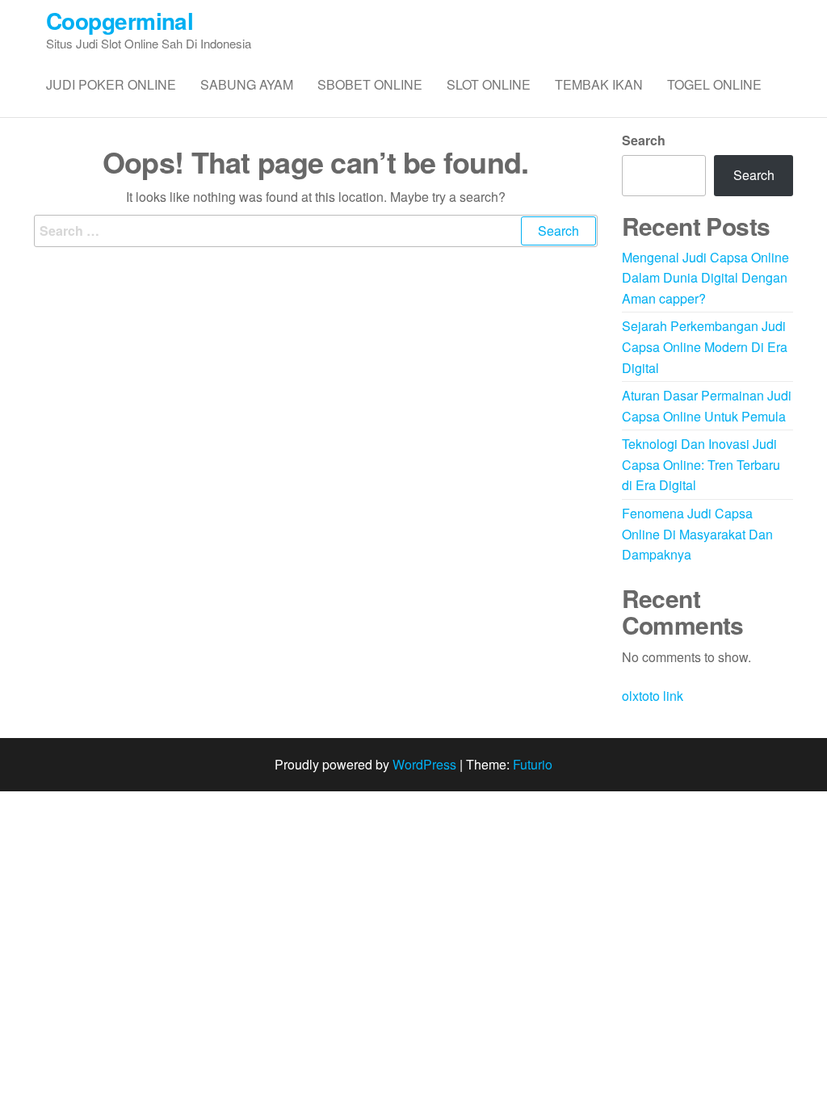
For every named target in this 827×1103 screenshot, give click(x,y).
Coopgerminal (119, 20)
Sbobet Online (369, 84)
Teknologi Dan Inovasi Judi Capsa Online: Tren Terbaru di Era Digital (701, 464)
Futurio (532, 764)
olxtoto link (652, 695)
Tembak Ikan (599, 84)
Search (643, 140)
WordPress (424, 764)
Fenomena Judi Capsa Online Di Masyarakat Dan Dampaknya (697, 534)
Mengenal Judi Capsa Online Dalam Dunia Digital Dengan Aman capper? (705, 278)
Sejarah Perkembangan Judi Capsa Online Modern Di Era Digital (704, 346)
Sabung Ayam (246, 84)
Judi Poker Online (111, 84)
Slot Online (489, 84)
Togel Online (714, 84)
